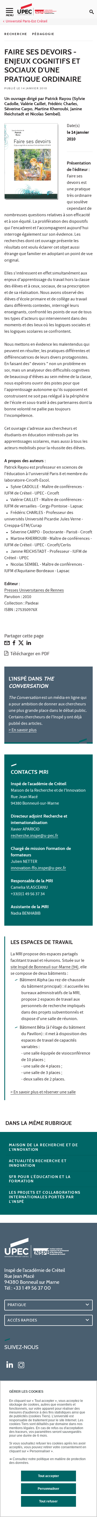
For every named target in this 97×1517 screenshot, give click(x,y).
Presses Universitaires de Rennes (34, 591)
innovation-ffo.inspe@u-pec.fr (38, 868)
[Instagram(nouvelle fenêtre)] (21, 1364)
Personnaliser (48, 1489)
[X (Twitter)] (21, 644)
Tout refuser (48, 1501)
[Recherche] (93, 7)
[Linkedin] (28, 644)
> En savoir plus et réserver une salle (43, 1092)
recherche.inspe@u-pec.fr (34, 836)
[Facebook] (14, 644)
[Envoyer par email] (7, 644)
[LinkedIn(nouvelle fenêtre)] (9, 1364)
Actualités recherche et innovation (38, 1163)
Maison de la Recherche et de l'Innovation (43, 1147)
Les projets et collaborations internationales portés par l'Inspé (45, 1197)
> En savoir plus (23, 730)
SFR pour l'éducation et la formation (40, 1179)
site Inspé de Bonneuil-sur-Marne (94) (44, 967)
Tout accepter (48, 1476)
